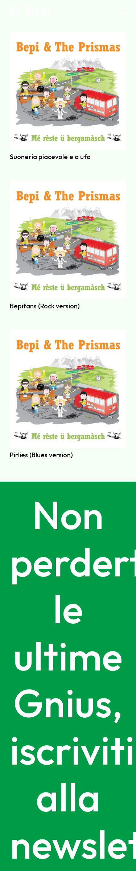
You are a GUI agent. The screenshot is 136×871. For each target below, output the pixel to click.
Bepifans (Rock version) (45, 306)
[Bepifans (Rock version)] (68, 240)
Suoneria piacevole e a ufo (50, 157)
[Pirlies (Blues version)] (68, 388)
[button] (125, 11)
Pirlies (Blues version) (41, 455)
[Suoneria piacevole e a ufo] (68, 91)
